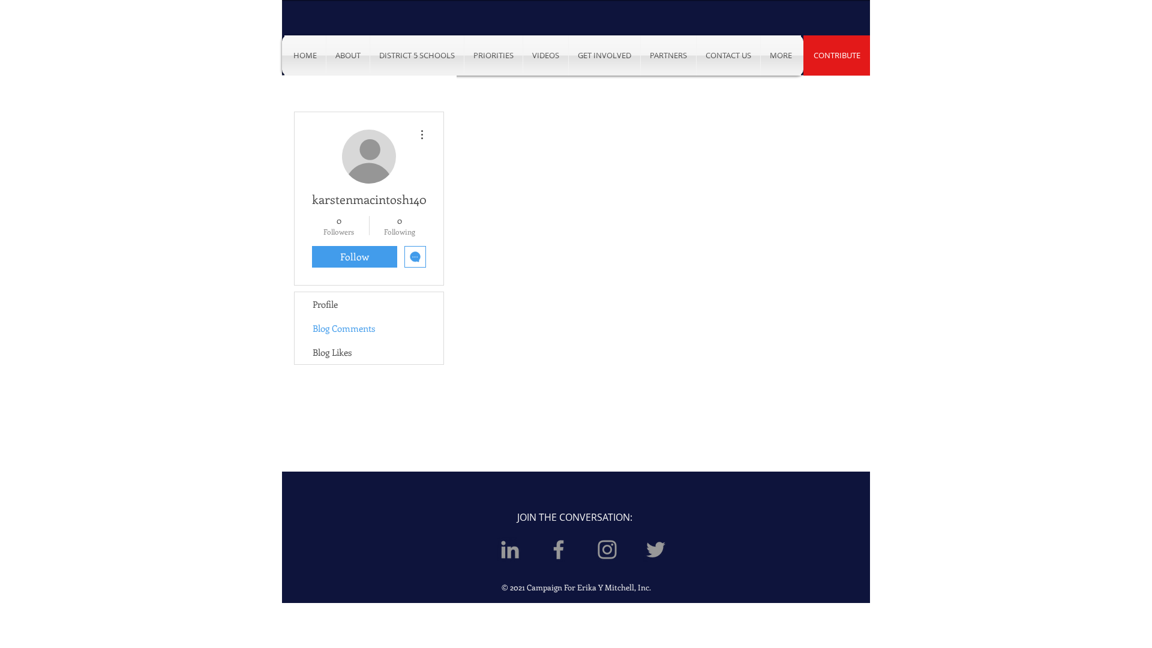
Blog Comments (344, 328)
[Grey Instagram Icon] (607, 549)
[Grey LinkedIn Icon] (510, 549)
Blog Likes (332, 352)
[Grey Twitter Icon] (655, 549)
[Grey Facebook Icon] (558, 549)
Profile (325, 304)
